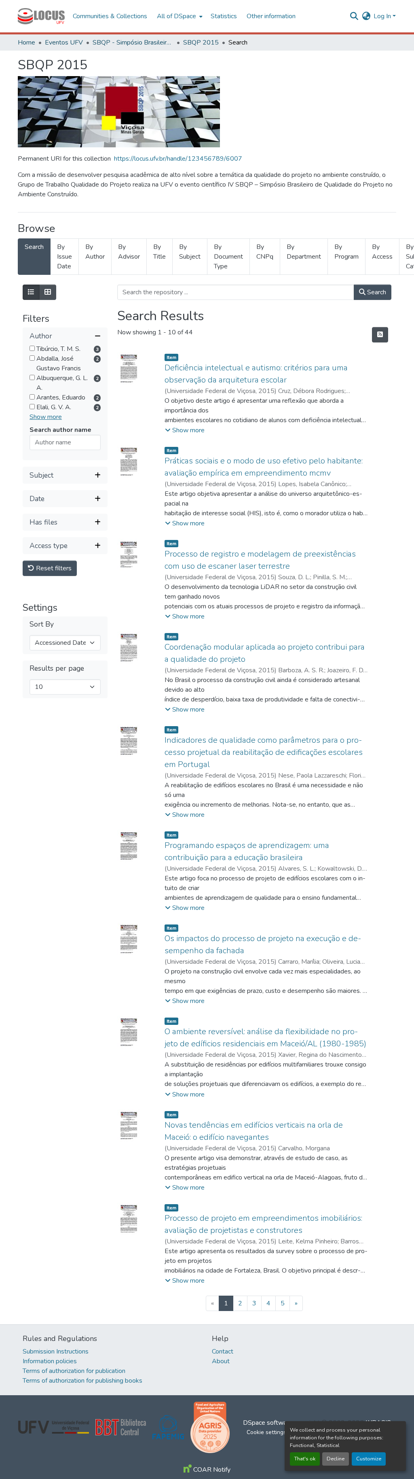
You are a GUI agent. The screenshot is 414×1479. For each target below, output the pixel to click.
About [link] (221, 1361)
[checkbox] (32, 348)
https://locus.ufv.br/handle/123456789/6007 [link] (178, 158)
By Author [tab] (95, 251)
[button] (41, 16)
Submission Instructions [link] (56, 1351)
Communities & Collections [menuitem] (110, 16)
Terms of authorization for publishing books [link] (82, 1380)
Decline (335, 1458)
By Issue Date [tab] (64, 256)
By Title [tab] (159, 251)
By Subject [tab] (190, 251)
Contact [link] (222, 1351)
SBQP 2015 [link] (201, 42)
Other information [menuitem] (271, 16)
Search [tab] (34, 246)
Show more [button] (46, 416)
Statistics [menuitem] (224, 16)
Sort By (42, 624)
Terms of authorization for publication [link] (74, 1370)
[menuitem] (179, 16)
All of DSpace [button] (176, 16)
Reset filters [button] (53, 568)
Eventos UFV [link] (64, 42)
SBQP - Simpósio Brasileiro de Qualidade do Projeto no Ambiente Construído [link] (133, 42)
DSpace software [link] (267, 1422)
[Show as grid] (47, 292)
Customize (368, 1458)
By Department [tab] (304, 251)
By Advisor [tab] (129, 251)
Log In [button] (383, 16)
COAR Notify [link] (211, 1469)
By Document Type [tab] (228, 256)
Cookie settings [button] (266, 1432)
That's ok (304, 1458)
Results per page (57, 668)
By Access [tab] (382, 251)
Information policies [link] (50, 1361)
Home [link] (26, 42)
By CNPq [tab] (264, 251)
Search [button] (375, 292)
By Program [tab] (346, 251)
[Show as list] (31, 292)
